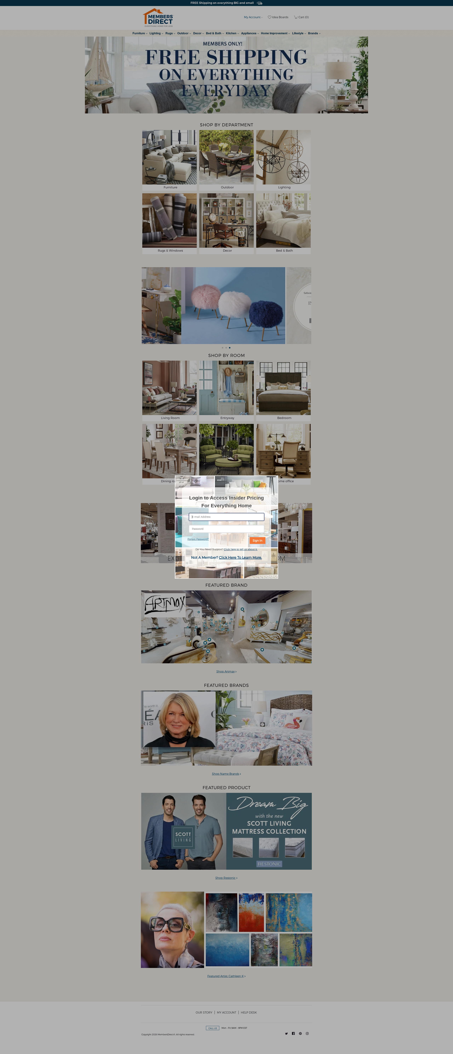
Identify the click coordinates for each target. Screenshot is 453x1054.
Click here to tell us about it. (240, 549)
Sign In (257, 540)
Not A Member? (226, 557)
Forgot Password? (198, 539)
